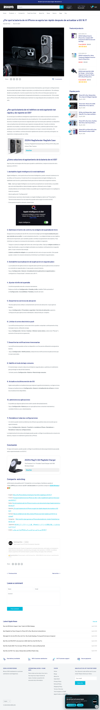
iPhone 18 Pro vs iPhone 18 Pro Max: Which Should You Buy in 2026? (88, 130)
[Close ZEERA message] (96, 696)
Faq (66, 13)
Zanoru (54, 13)
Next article (55, 573)
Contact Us (22, 13)
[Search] (62, 7)
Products (11, 13)
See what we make (71, 705)
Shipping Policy (58, 686)
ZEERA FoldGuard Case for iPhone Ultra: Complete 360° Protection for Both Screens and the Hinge (87, 38)
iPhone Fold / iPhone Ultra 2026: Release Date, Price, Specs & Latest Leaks (87, 105)
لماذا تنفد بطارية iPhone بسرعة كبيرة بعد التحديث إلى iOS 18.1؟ (30, 530)
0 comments (58, 79)
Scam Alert (57, 679)
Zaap (60, 13)
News (48, 13)
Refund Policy (57, 684)
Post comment (15, 608)
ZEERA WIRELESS (83, 33)
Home (4, 13)
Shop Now (29, 150)
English (5, 701)
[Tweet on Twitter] (17, 79)
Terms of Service (58, 689)
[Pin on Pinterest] (14, 79)
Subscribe (80, 683)
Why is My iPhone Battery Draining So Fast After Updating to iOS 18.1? (32, 495)
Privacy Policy (57, 681)
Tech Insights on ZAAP (60, 691)
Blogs (55, 674)
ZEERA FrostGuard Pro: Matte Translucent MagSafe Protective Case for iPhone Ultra (87, 57)
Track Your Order (31, 13)
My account (81, 8)
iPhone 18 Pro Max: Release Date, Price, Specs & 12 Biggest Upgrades (88, 96)
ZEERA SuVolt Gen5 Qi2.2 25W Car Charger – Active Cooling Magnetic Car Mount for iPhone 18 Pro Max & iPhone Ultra (86, 74)
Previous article (13, 573)
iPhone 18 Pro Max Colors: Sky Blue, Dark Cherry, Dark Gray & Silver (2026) (88, 122)
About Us (41, 13)
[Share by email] (20, 79)
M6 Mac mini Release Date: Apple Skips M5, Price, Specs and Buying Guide (87, 113)
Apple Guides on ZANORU (61, 694)
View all (95, 621)
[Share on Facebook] (11, 79)
